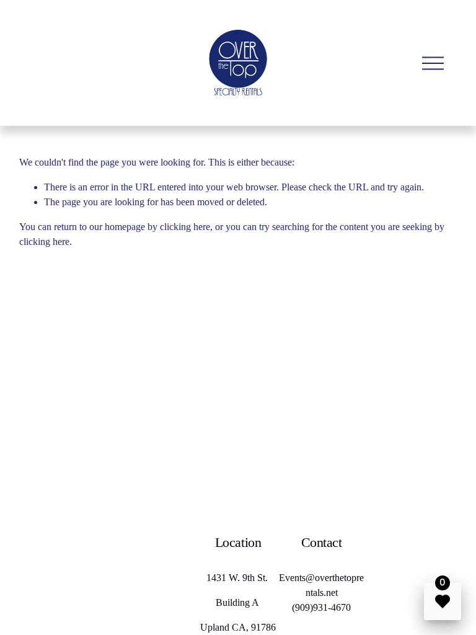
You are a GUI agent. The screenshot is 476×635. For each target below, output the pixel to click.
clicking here (185, 226)
